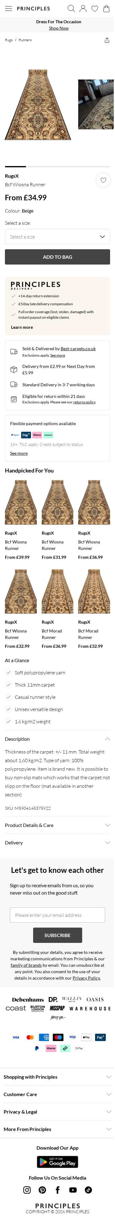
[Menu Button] (8, 8)
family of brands (26, 965)
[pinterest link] (42, 1190)
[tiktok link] (88, 1190)
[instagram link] (27, 1190)
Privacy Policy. (87, 977)
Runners (25, 40)
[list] (57, 24)
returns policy (84, 402)
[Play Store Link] (57, 1162)
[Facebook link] (57, 1190)
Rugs (9, 40)
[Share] (107, 40)
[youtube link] (73, 1190)
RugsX (12, 176)
